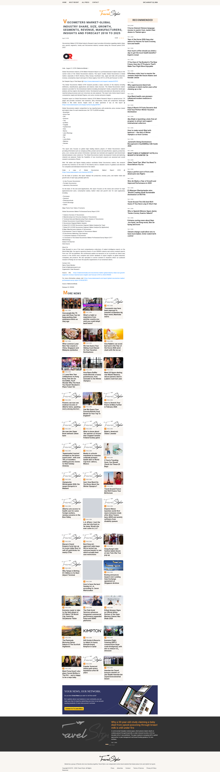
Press (112, 768)
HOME (64, 2)
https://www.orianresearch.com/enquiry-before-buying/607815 (81, 105)
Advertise (120, 768)
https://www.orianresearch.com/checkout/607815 (77, 172)
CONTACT (95, 2)
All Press (85, 2)
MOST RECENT (74, 2)
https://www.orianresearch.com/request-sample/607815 (100, 81)
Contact (128, 768)
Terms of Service (138, 768)
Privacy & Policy (151, 768)
